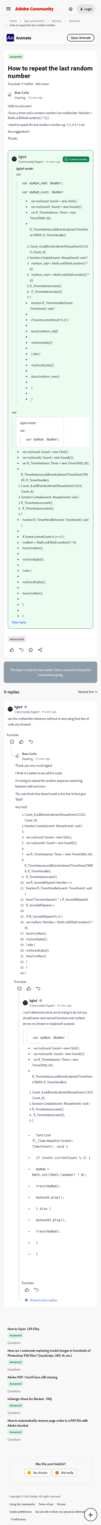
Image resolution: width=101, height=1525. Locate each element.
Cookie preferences (20, 1511)
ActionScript (17, 639)
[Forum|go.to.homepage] (34, 9)
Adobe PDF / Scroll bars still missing (32, 1377)
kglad (22, 157)
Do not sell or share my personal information (61, 1511)
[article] (50, 725)
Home (13, 21)
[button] (8, 10)
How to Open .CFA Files (23, 1329)
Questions (74, 21)
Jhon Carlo (22, 93)
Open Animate (81, 38)
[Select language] (70, 9)
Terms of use (46, 1504)
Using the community (22, 1504)
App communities (34, 21)
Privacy (61, 1504)
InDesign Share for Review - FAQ (30, 1399)
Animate (57, 21)
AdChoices (20, 1519)
